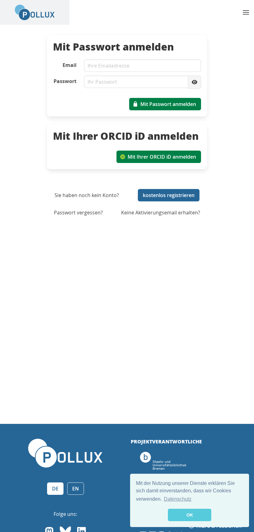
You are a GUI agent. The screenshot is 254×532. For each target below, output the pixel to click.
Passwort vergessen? (78, 212)
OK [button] (189, 514)
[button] (246, 12)
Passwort (65, 81)
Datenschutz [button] (177, 499)
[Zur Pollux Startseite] (34, 12)
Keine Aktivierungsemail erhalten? (160, 212)
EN (75, 488)
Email (70, 65)
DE (55, 488)
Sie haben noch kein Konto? (87, 195)
